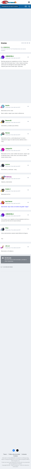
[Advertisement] (15, 25)
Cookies (15, 456)
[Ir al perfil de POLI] (2, 229)
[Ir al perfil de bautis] (2, 106)
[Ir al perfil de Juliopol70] (2, 149)
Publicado (12, 58)
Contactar (24, 454)
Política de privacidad (14, 454)
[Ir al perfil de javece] (2, 165)
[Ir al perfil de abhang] (2, 177)
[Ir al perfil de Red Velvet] (2, 202)
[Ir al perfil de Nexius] (2, 133)
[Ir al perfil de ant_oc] (2, 246)
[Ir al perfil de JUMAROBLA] (2, 57)
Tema (5, 454)
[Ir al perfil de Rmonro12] (2, 121)
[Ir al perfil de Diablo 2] (2, 190)
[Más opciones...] (28, 57)
